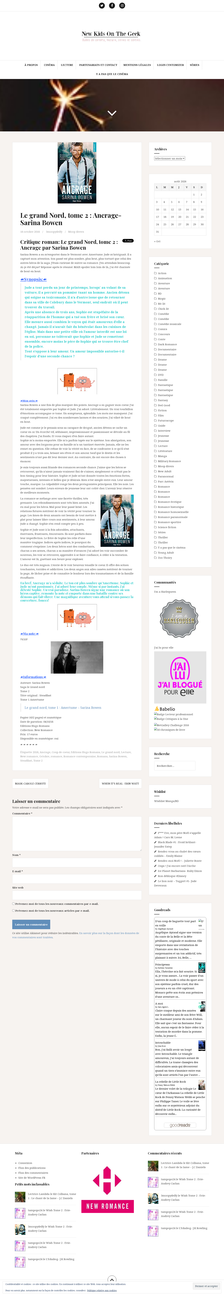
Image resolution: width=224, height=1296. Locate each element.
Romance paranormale (173, 517)
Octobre (44, 756)
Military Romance (169, 461)
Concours (164, 334)
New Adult (165, 471)
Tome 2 (38, 760)
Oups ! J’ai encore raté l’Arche (177, 866)
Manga (162, 456)
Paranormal (166, 476)
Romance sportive (169, 522)
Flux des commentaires (33, 1172)
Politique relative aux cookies (102, 1290)
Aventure (164, 283)
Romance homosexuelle (173, 512)
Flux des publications (32, 1168)
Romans (102, 756)
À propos (31, 65)
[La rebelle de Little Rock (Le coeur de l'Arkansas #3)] (201, 1084)
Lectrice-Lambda (39, 1194)
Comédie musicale (169, 324)
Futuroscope (166, 420)
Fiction (162, 410)
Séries (194, 65)
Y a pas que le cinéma (112, 74)
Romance (164, 486)
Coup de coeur (60, 752)
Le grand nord (111, 752)
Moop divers (76, 231)
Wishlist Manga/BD (166, 801)
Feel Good (164, 405)
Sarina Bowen (118, 756)
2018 (35, 752)
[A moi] (201, 1006)
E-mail (17, 871)
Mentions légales (137, 65)
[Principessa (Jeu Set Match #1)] (201, 967)
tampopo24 (35, 1210)
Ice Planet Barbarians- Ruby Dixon (180, 871)
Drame (162, 359)
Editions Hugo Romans (85, 752)
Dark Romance (167, 344)
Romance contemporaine (80, 756)
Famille (162, 380)
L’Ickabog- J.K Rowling (60, 1259)
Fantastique (165, 385)
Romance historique (171, 507)
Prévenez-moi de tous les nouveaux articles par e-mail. (52, 910)
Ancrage (45, 752)
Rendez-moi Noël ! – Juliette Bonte (180, 860)
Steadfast (26, 760)
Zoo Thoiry (165, 557)
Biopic (162, 298)
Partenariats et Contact (98, 65)
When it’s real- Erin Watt (120, 783)
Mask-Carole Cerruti (30, 783)
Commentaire (22, 813)
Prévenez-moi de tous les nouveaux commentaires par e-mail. (57, 904)
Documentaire (167, 349)
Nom (16, 855)
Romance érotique (169, 501)
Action (162, 273)
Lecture (67, 65)
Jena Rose (162, 1046)
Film (161, 415)
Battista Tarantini (165, 968)
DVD (161, 374)
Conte (161, 339)
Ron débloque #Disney (172, 876)
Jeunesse (163, 435)
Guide (161, 425)
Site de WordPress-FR (31, 1177)
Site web (17, 887)
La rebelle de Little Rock (170, 1081)
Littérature (165, 451)
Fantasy (163, 400)
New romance (29, 756)
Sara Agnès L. (163, 1007)
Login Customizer (170, 65)
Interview (164, 430)
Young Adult (166, 552)
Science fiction (167, 527)
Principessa (162, 964)
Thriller (163, 537)
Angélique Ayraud (165, 929)
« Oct (157, 241)
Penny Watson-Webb (166, 1085)
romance (56, 756)
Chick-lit (163, 308)
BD (160, 293)
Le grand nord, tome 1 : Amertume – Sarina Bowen (63, 707)
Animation (165, 278)
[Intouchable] (201, 1045)
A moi (159, 1003)
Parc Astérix (166, 481)
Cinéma (49, 65)
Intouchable (163, 1042)
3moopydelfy (54, 231)
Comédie (163, 314)
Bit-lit (161, 303)
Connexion (25, 1163)
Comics (162, 329)
